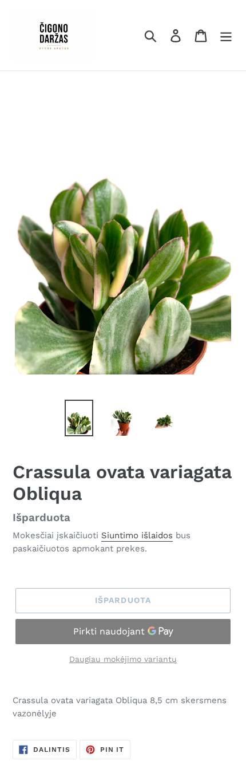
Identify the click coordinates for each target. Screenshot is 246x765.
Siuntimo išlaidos (137, 535)
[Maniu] (226, 35)
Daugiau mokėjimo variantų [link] (123, 659)
